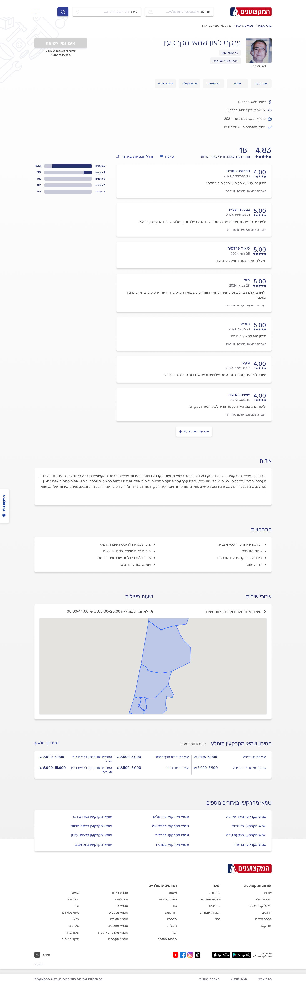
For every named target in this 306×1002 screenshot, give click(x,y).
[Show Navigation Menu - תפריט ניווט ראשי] (37, 12)
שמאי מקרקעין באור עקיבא (246, 816)
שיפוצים (74, 926)
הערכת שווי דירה (236, 191)
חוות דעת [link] (261, 83)
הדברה (172, 919)
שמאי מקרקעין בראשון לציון (91, 835)
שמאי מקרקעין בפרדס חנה (92, 816)
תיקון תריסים (70, 939)
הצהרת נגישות (209, 979)
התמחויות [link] (213, 83)
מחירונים (215, 893)
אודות (268, 893)
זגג (175, 932)
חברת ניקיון (120, 893)
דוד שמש (171, 912)
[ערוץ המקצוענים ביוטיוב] (176, 955)
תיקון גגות (72, 932)
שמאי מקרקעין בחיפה (250, 844)
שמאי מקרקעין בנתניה (172, 844)
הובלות (172, 926)
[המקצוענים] (251, 11)
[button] (42, 955)
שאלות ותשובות (210, 899)
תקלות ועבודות (210, 912)
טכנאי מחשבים (118, 926)
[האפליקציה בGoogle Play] (242, 955)
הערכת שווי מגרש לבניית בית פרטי (92, 759)
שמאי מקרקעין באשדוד (249, 826)
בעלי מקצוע (265, 25)
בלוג (218, 919)
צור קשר (266, 926)
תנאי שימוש (239, 979)
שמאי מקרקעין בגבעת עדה (246, 835)
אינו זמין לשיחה (60, 43)
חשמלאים (121, 899)
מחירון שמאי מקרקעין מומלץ (241, 743)
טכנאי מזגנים (119, 919)
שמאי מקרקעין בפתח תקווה (91, 826)
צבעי (76, 919)
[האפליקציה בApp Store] (221, 955)
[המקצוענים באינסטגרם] (191, 955)
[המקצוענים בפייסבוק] (183, 955)
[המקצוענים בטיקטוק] (197, 955)
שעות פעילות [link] (189, 83)
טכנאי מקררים (118, 939)
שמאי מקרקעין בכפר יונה (170, 826)
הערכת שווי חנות (236, 344)
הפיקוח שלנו (263, 899)
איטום (173, 893)
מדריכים (215, 906)
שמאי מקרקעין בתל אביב (93, 844)
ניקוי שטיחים (70, 912)
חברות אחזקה (167, 939)
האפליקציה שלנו (260, 906)
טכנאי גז (122, 906)
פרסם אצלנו (263, 919)
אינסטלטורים (168, 899)
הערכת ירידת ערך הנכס (172, 757)
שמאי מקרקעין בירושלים (171, 816)
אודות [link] (237, 83)
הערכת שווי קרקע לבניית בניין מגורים (91, 770)
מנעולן (75, 893)
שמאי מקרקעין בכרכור (172, 835)
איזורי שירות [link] (165, 83)
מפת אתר (265, 979)
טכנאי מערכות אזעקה (113, 932)
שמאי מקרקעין (244, 25)
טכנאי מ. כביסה (117, 912)
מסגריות (73, 899)
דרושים (267, 912)
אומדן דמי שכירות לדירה (249, 768)
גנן (175, 906)
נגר (77, 906)
